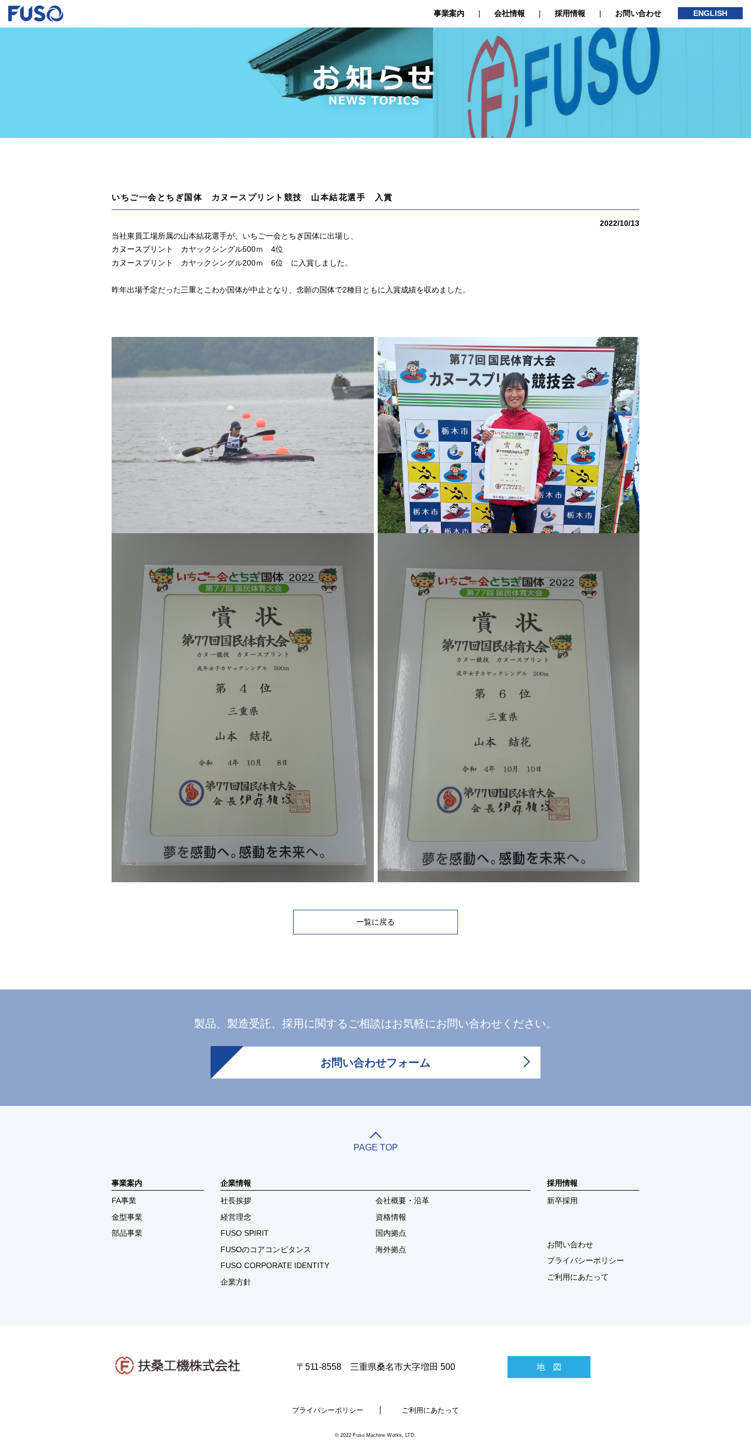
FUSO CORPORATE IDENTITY (274, 1265)
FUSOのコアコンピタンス (265, 1249)
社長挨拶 (235, 1200)
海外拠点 (390, 1249)
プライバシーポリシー (585, 1260)
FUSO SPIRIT (244, 1233)
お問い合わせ (638, 13)
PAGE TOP (376, 1147)
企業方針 (235, 1281)
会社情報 (509, 13)
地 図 (549, 1366)
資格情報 (390, 1217)
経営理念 (235, 1217)
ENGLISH (710, 13)
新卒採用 (562, 1200)
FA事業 (124, 1200)
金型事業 (127, 1217)
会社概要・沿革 (402, 1200)
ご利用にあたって (578, 1277)
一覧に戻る (375, 921)
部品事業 (127, 1233)
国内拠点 (390, 1233)
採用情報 (570, 13)
